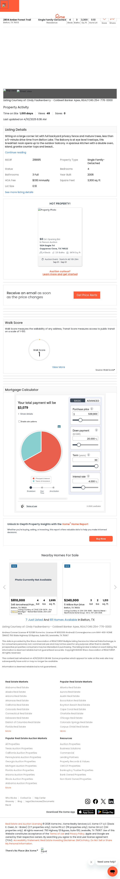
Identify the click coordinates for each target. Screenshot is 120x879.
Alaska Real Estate (15, 691)
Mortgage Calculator (21, 390)
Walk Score (14, 322)
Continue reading (16, 152)
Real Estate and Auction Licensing (23, 823)
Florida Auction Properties (19, 770)
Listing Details (16, 129)
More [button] (8, 731)
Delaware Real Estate (17, 717)
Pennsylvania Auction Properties (23, 757)
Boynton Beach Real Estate (75, 704)
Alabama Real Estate (17, 687)
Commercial (67, 752)
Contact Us (25, 798)
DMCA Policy (83, 840)
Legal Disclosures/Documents (40, 801)
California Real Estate (17, 704)
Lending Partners (69, 757)
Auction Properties (70, 744)
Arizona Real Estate (16, 696)
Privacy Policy (77, 833)
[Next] (114, 587)
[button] (4, 4)
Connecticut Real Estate (18, 713)
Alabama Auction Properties (21, 783)
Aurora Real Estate (70, 691)
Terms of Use (57, 833)
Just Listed (35, 620)
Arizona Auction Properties (20, 774)
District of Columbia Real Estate (22, 722)
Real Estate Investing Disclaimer (57, 840)
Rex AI (8, 805)
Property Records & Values (75, 761)
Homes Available (64, 620)
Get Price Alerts (87, 295)
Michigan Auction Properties (21, 765)
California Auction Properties (21, 752)
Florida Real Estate (15, 726)
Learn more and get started (60, 274)
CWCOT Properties (70, 765)
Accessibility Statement (26, 840)
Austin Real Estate (70, 696)
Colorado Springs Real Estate (76, 722)
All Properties (12, 744)
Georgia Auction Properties (20, 761)
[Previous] (5, 587)
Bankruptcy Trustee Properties (76, 770)
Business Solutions (70, 748)
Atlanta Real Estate (70, 687)
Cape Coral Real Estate (73, 709)
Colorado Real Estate (17, 709)
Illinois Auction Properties (19, 779)
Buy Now (101, 538)
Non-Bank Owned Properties (75, 779)
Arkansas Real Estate (17, 700)
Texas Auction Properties (19, 748)
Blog (20, 801)
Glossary (9, 801)
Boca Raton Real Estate (73, 700)
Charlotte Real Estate (71, 713)
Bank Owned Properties (73, 774)
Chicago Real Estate (71, 717)
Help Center (40, 798)
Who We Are (11, 798)
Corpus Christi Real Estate (74, 726)
